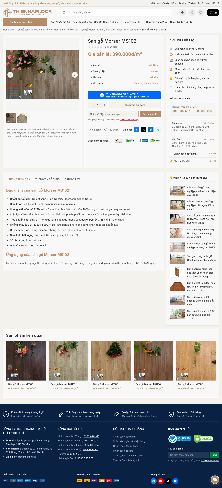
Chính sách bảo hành (124, 436)
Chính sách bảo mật (123, 450)
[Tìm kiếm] (64, 12)
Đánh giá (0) (72, 179)
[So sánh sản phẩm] (191, 12)
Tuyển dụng (204, 3)
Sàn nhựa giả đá (82, 22)
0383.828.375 (91, 436)
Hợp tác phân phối (156, 22)
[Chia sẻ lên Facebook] (136, 129)
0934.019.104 (91, 445)
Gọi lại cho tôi (150, 114)
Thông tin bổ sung (47, 179)
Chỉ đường (209, 123)
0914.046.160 (90, 449)
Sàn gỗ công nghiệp (106, 22)
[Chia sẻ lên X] (143, 129)
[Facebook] (154, 481)
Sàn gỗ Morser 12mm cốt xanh (122, 29)
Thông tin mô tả (19, 179)
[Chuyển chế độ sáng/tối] (182, 12)
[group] (83, 179)
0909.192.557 (181, 111)
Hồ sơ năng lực (179, 3)
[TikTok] (168, 481)
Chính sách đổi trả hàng (126, 446)
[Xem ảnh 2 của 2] (22, 118)
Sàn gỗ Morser (70, 29)
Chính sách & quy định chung (128, 455)
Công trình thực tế (181, 22)
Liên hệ (215, 3)
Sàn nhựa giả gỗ (60, 22)
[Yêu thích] (201, 12)
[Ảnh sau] (75, 75)
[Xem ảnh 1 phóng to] (42, 74)
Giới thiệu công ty (160, 3)
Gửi (215, 454)
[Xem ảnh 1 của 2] (11, 118)
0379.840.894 (90, 440)
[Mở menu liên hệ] (215, 479)
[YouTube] (161, 481)
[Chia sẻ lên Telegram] (158, 129)
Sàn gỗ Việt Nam (50, 29)
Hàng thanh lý (132, 22)
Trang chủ (8, 29)
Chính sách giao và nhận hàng (129, 441)
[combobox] (118, 12)
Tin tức (192, 3)
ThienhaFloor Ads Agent (126, 460)
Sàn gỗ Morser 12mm (92, 29)
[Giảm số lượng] (90, 105)
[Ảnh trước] (10, 75)
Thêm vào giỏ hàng (135, 105)
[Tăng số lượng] (104, 105)
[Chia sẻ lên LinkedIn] (150, 129)
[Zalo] (175, 481)
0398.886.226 (203, 111)
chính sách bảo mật (129, 119)
